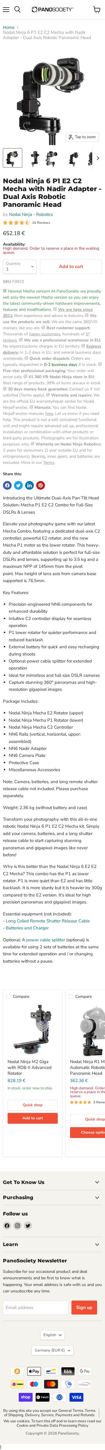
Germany (50, 1350)
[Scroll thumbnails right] (97, 158)
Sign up (84, 1307)
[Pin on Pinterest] (40, 485)
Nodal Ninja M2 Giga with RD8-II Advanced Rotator (30, 1067)
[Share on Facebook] (7, 485)
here (49, 413)
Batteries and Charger (27, 928)
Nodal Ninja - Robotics (31, 214)
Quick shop (33, 1105)
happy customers (44, 334)
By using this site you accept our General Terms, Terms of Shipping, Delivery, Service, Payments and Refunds (49, 1413)
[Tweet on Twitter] (18, 485)
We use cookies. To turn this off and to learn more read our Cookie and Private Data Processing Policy (53, 1423)
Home (9, 27)
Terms (48, 462)
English (49, 1335)
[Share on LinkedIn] (29, 485)
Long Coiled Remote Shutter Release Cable (48, 921)
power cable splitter (45, 940)
